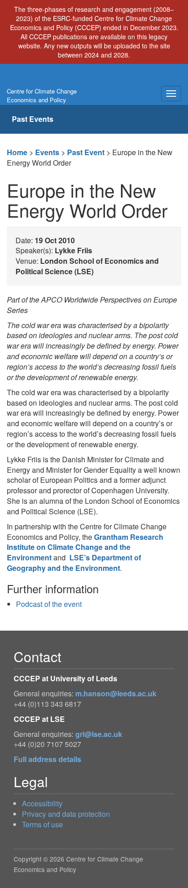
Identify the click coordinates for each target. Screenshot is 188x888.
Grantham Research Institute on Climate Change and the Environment (85, 547)
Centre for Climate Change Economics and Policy (42, 95)
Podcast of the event (49, 604)
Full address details (47, 759)
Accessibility (42, 803)
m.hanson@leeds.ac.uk (116, 693)
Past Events (32, 119)
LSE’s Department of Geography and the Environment (74, 562)
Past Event (85, 152)
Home (17, 152)
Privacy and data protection (66, 814)
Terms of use (42, 824)
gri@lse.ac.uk (98, 734)
